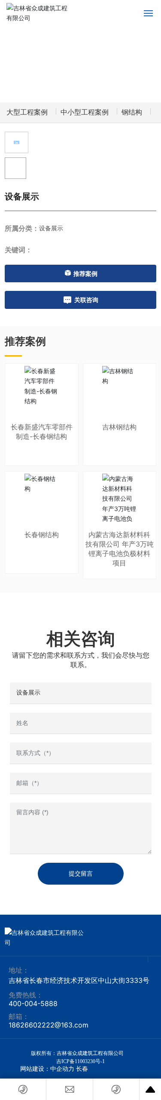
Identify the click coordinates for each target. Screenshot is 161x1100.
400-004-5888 (33, 1003)
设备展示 (51, 228)
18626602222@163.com (48, 1025)
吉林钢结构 (119, 427)
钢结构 (132, 112)
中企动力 (62, 1069)
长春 (82, 1069)
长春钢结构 (41, 534)
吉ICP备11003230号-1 (80, 1061)
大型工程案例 (27, 112)
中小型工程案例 (85, 112)
